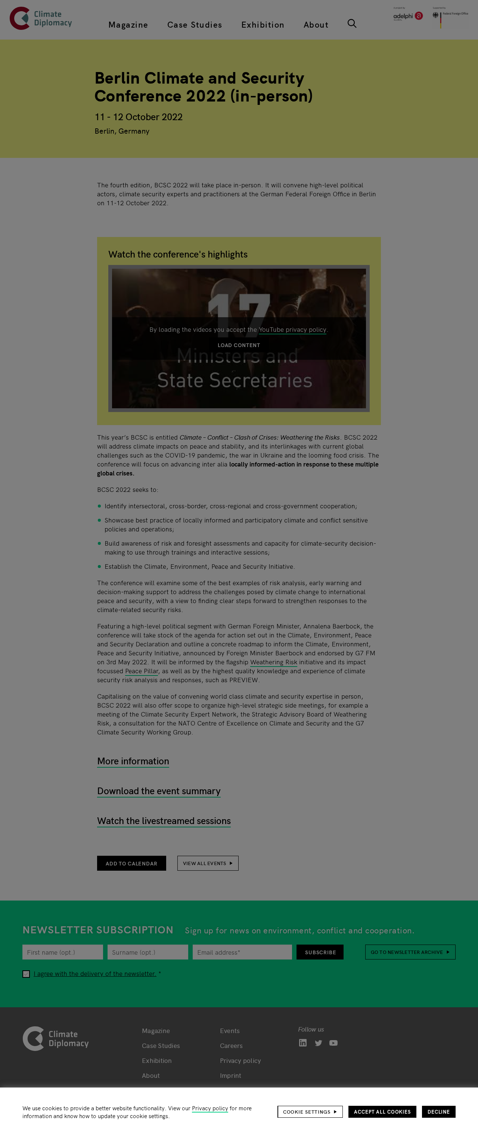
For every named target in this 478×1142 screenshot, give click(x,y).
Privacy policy (210, 1108)
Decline (439, 1111)
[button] (310, 1112)
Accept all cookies (382, 1111)
